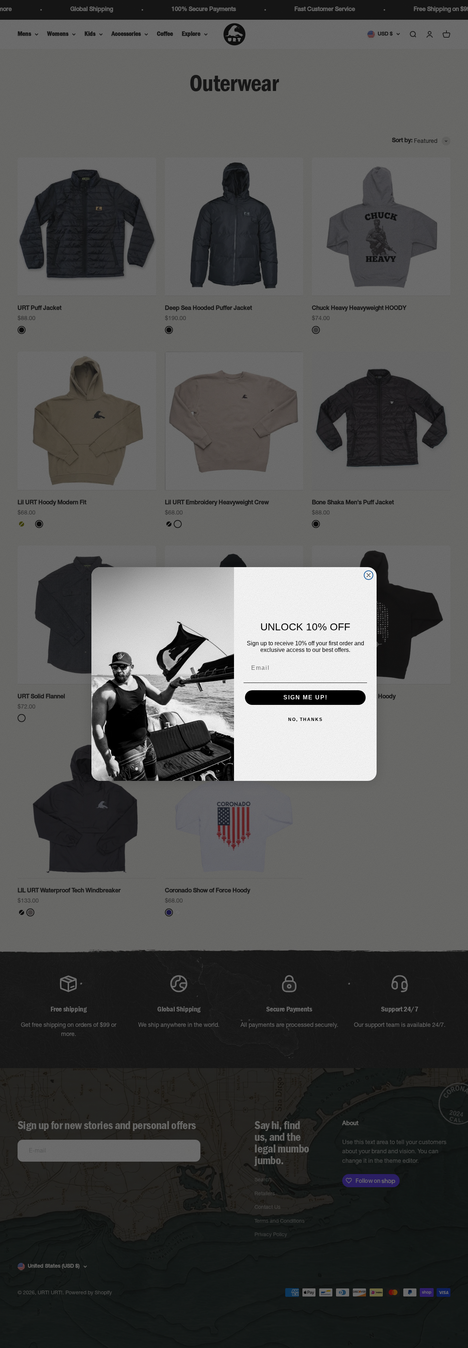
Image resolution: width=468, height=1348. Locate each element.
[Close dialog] (368, 575)
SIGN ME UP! (305, 697)
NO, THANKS (305, 719)
